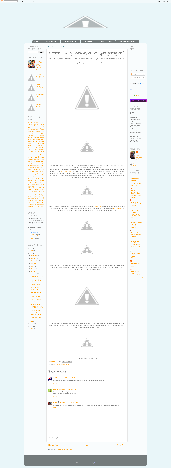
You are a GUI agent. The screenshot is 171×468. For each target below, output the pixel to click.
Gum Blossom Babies (37, 153)
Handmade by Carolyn (135, 179)
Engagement (31, 143)
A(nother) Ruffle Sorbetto (36, 293)
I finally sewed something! (39, 86)
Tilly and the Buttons (135, 211)
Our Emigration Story (70, 41)
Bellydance (41, 128)
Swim (36, 196)
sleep (42, 191)
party (42, 176)
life (43, 163)
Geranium (30, 151)
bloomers (41, 129)
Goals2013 (41, 151)
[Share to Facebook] (69, 362)
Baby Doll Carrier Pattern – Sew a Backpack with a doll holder (135, 245)
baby (38, 126)
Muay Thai (38, 171)
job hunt (36, 161)
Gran (29, 153)
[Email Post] (59, 361)
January (34, 274)
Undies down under (37, 299)
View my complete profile (139, 157)
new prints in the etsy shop (135, 226)
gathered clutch (32, 149)
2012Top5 (30, 122)
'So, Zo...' (134, 190)
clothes (42, 135)
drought (30, 141)
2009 (31, 329)
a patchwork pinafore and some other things (136, 183)
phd (43, 179)
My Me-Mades (89, 41)
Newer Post (53, 445)
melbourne (41, 167)
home (42, 155)
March (33, 269)
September (35, 261)
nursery (32, 173)
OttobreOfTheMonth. (33, 176)
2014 (31, 251)
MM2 (42, 169)
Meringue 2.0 (35, 287)
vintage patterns (32, 202)
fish (39, 145)
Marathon (30, 165)
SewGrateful (40, 184)
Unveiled (33, 302)
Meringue (37, 169)
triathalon (41, 198)
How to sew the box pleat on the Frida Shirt (136, 215)
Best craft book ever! (37, 290)
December (34, 255)
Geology (41, 149)
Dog (34, 139)
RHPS (36, 183)
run (40, 183)
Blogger (96, 463)
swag (33, 197)
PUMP (36, 180)
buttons (29, 133)
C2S (33, 133)
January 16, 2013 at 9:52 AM (69, 402)
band (34, 128)
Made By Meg (135, 233)
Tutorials (30, 200)
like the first (97, 206)
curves (42, 137)
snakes (29, 193)
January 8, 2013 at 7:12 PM (67, 378)
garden (41, 147)
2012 (31, 321)
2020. (132, 258)
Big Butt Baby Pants (33, 129)
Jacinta (55, 389)
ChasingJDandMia (66, 171)
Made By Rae (135, 202)
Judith (55, 378)
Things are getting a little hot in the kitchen (37, 280)
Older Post (121, 445)
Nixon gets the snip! (37, 314)
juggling (41, 161)
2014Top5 (41, 122)
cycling (30, 139)
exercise (41, 143)
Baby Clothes (37, 236)
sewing (66, 364)
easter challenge (38, 141)
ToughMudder (31, 198)
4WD (29, 124)
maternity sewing (38, 165)
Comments (136, 77)
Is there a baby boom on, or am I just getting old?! (37, 306)
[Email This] (63, 362)
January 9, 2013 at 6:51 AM (67, 389)
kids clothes (31, 163)
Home (36, 41)
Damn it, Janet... (36, 284)
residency (31, 183)
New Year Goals (36, 317)
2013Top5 (35, 122)
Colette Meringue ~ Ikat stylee (37, 311)
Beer (37, 128)
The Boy (41, 197)
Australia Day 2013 (37, 276)
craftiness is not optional (136, 223)
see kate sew (135, 241)
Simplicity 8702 (36, 191)
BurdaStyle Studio (106, 41)
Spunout (37, 195)
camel (37, 133)
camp (42, 133)
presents (30, 180)
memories (30, 169)
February (34, 271)
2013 (31, 253)
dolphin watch (40, 139)
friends (36, 147)
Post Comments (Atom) (64, 449)
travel (36, 198)
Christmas (31, 135)
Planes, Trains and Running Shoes (135, 254)
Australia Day (32, 126)
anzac (42, 124)
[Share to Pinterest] (71, 362)
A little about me (51, 41)
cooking (30, 137)
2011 (31, 323)
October (34, 258)
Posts (134, 74)
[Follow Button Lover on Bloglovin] (137, 84)
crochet (36, 137)
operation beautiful (38, 175)
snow (33, 193)
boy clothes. (117, 208)
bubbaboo (31, 131)
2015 (31, 248)
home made (60, 364)
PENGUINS (30, 178)
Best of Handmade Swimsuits (136, 235)
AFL (38, 124)
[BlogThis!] (65, 362)
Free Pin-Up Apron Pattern (127, 41)
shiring (29, 191)
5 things (33, 124)
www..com (35, 232)
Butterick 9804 (40, 131)
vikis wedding (39, 200)
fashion (35, 145)
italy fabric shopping (33, 159)
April (33, 266)
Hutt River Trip (35, 296)
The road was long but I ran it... (40, 76)
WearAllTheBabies (39, 204)
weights (37, 206)
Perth (37, 179)
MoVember (31, 171)
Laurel (38, 163)
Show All (141, 277)
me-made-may (33, 167)
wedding (30, 206)
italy (42, 157)
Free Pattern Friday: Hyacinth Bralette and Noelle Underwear (136, 194)
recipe (42, 180)
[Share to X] (67, 362)
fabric (29, 145)
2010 (31, 326)
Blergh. (133, 266)
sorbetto (37, 193)
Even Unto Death (135, 275)
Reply (55, 383)
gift (54, 364)
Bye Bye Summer (38, 105)
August (33, 263)
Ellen (55, 402)
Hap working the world (34, 155)
